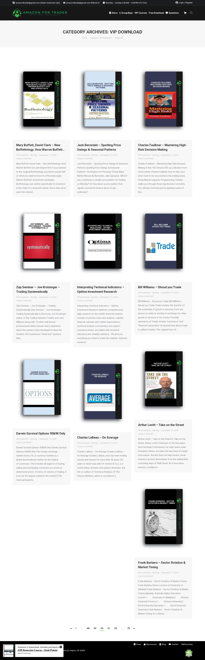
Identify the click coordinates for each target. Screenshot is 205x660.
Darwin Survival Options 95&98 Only (40, 433)
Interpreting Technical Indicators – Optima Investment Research (100, 289)
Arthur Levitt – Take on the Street (161, 425)
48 (88, 628)
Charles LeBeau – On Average (97, 437)
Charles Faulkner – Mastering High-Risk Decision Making (162, 147)
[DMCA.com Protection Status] (189, 653)
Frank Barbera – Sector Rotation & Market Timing (161, 565)
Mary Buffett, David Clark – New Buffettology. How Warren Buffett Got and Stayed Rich (39, 147)
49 (95, 628)
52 (115, 628)
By (34, 155)
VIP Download (22, 155)
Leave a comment (24, 158)
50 (102, 628)
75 (128, 628)
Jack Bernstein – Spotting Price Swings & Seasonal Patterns (99, 147)
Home (84, 38)
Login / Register (186, 3)
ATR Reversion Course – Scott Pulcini (37, 650)
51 (108, 628)
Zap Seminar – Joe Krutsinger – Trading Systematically (38, 289)
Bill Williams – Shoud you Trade (159, 287)
